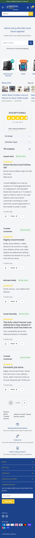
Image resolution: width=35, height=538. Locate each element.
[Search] (30, 14)
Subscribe (8, 501)
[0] (31, 7)
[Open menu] (3, 7)
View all (30, 83)
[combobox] (15, 14)
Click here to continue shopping (17, 48)
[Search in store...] (30, 43)
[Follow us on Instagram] (6, 516)
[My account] (28, 7)
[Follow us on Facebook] (3, 516)
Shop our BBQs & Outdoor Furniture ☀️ (17, 1)
